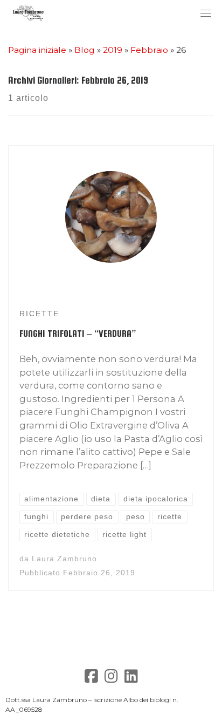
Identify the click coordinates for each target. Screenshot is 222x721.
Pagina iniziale (37, 50)
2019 (112, 50)
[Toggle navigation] (206, 13)
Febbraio (149, 50)
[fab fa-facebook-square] (91, 679)
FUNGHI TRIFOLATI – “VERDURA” (77, 333)
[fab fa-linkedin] (131, 679)
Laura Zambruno (64, 559)
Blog (84, 50)
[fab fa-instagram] (111, 679)
